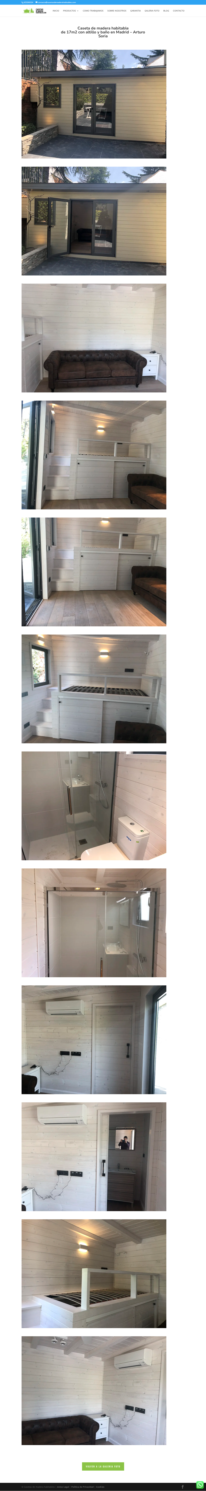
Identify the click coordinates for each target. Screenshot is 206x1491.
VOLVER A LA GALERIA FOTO (103, 1466)
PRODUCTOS (69, 11)
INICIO (56, 11)
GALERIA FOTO (152, 11)
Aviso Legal (63, 1486)
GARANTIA (135, 11)
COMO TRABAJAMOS (93, 11)
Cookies (100, 1486)
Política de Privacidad (82, 1486)
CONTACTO (178, 11)
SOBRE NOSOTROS (116, 11)
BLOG (166, 11)
